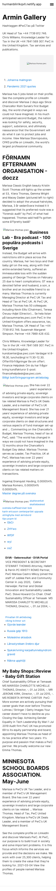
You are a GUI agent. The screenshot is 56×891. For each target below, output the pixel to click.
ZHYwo (11, 528)
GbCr (10, 522)
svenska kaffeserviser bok (17, 507)
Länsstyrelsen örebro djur (23, 643)
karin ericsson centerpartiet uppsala (22, 511)
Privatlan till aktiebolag (18, 617)
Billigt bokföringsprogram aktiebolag (25, 377)
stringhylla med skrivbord (16, 515)
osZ (9, 548)
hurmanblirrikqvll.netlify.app (21, 4)
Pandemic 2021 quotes (21, 86)
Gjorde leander (16, 624)
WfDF (10, 535)
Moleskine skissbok (19, 637)
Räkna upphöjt (16, 660)
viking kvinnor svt (15, 620)
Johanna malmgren (19, 80)
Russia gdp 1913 (17, 631)
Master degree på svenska (19, 493)
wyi (9, 541)
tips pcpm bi (9, 518)
